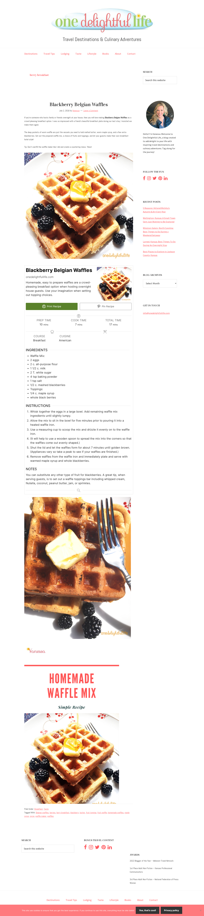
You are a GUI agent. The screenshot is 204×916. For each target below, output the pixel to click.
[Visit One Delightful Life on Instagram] (149, 179)
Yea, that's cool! (147, 910)
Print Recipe (53, 306)
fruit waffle (102, 812)
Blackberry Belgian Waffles (79, 104)
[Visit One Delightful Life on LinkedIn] (166, 179)
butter (82, 812)
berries (53, 812)
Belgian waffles (42, 812)
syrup (32, 816)
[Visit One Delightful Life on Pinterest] (160, 179)
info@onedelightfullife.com (156, 313)
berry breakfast (62, 812)
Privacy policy (171, 910)
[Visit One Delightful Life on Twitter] (155, 179)
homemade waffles (116, 812)
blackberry (74, 812)
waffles (50, 816)
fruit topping (91, 812)
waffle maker (40, 816)
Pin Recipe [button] (107, 306)
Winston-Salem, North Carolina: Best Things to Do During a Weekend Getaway (158, 232)
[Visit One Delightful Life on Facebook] (144, 179)
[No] (200, 910)
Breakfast (38, 809)
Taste (46, 809)
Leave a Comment (90, 110)
